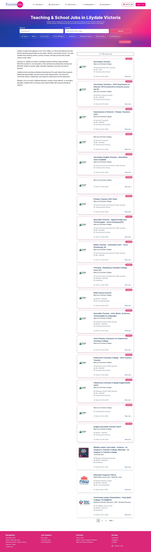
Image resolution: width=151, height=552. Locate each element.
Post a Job (79, 538)
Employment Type (85, 36)
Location (67, 27)
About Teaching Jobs (13, 540)
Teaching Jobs (10, 538)
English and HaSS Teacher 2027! (107, 427)
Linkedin (114, 542)
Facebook (115, 538)
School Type (44, 36)
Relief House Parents (102, 293)
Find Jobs (44, 538)
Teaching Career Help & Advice (16, 542)
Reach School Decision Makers (86, 540)
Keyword (22, 27)
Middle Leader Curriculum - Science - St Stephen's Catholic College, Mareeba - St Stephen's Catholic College (111, 449)
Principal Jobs (45, 540)
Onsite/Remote (113, 36)
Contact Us (9, 547)
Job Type (24, 36)
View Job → (128, 76)
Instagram (115, 540)
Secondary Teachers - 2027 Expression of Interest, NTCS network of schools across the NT (112, 86)
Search (120, 31)
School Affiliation (58, 36)
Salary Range (100, 36)
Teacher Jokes (11, 544)
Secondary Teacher (102, 62)
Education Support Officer (105, 475)
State (33, 36)
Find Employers (46, 542)
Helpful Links (118, 546)
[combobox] (66, 31)
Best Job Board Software (84, 542)
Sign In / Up (140, 4)
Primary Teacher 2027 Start (105, 199)
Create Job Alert (125, 42)
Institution (72, 36)
